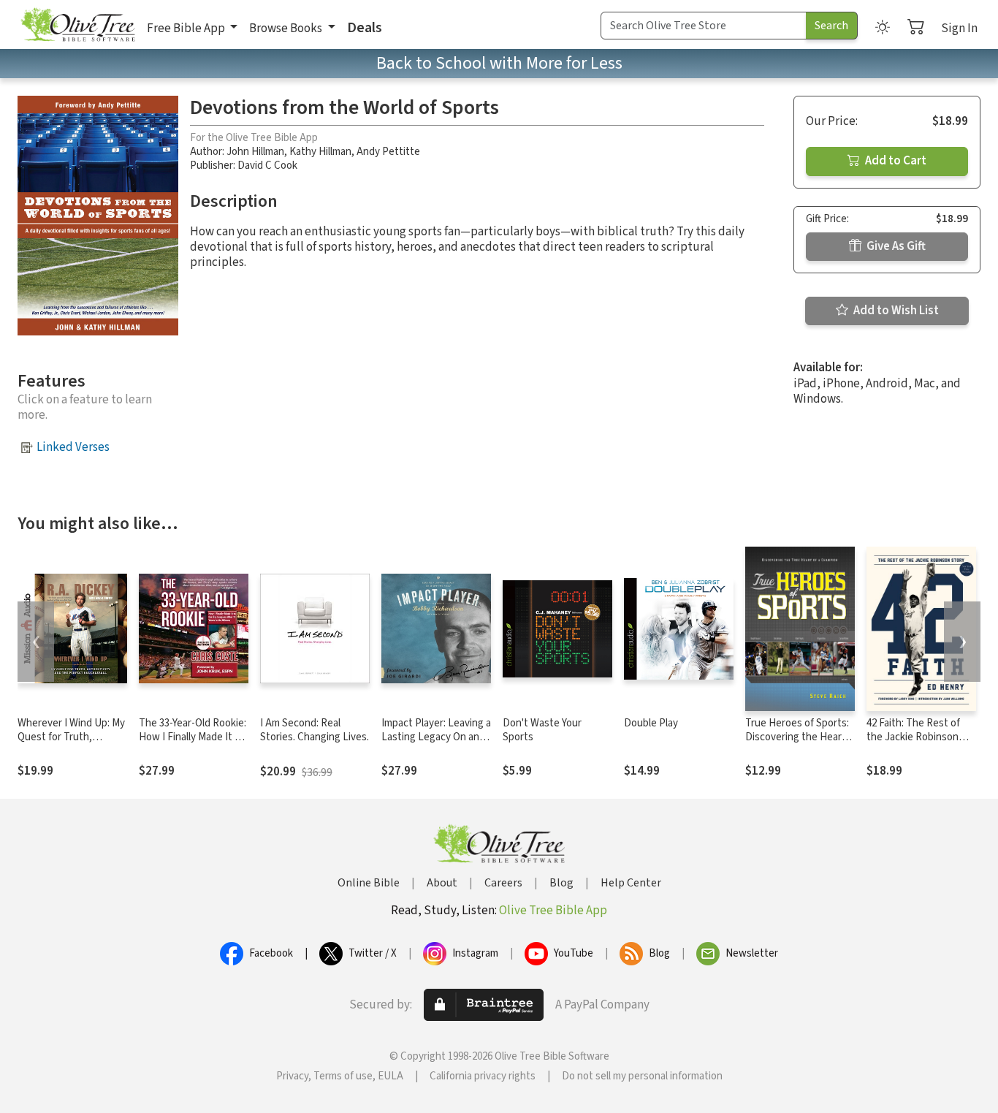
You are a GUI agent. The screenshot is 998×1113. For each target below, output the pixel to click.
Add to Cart (894, 161)
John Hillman (255, 151)
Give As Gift (895, 246)
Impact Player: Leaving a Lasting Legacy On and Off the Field (436, 737)
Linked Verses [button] (73, 447)
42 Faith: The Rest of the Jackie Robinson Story (913, 737)
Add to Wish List (895, 310)
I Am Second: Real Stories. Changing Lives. (314, 730)
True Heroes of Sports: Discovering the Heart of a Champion (797, 737)
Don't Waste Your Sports (542, 730)
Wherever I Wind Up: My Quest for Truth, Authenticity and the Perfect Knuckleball (71, 743)
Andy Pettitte (388, 151)
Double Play (651, 723)
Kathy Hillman (320, 151)
